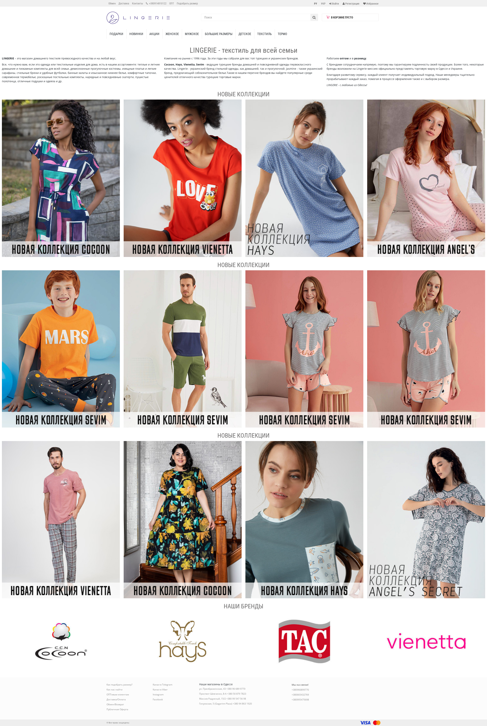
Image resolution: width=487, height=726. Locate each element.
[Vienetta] (183, 178)
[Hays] (304, 178)
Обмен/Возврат (115, 704)
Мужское (192, 34)
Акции (154, 34)
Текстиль (264, 34)
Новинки (136, 34)
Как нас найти (115, 689)
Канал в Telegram (162, 684)
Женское (172, 34)
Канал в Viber (160, 689)
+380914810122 (157, 3)
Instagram (158, 694)
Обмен (112, 3)
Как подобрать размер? (119, 684)
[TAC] (304, 641)
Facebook (158, 699)
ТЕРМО (282, 34)
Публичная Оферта (117, 709)
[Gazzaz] (61, 519)
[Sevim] (61, 349)
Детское (245, 34)
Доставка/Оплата (116, 699)
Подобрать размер (187, 3)
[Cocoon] (61, 178)
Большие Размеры (218, 34)
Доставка (124, 3)
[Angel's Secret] (426, 178)
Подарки (116, 34)
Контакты (137, 3)
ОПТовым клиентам (118, 694)
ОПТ (171, 3)
